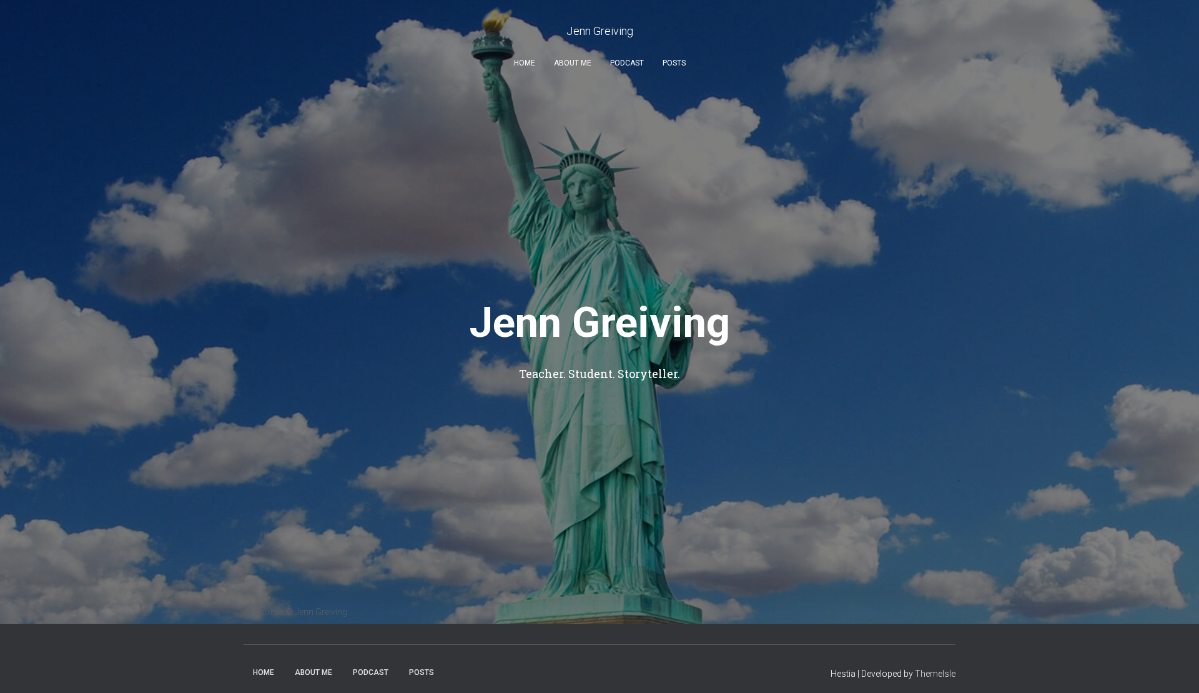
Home (524, 63)
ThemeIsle (935, 674)
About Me (572, 63)
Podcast (627, 63)
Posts (674, 63)
